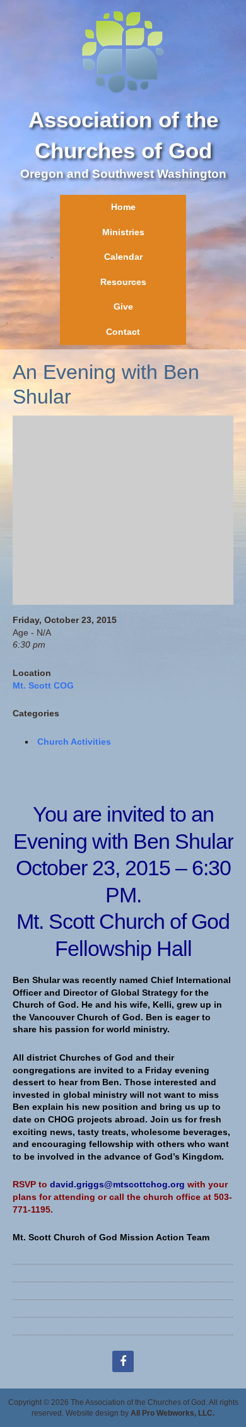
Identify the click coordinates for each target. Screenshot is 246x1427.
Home (123, 207)
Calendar (123, 257)
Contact (123, 332)
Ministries (123, 232)
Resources (123, 282)
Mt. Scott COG (43, 685)
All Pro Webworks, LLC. (172, 1413)
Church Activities (74, 742)
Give (123, 306)
